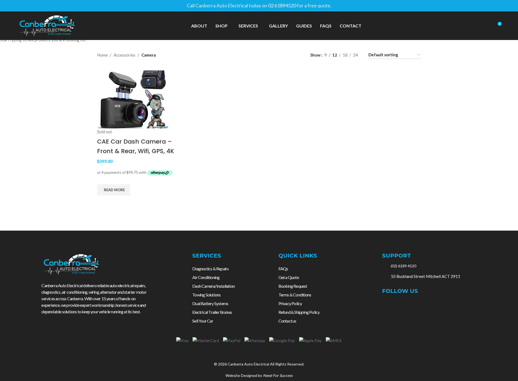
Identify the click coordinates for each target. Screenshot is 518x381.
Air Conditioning (205, 277)
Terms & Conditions (294, 294)
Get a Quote (288, 277)
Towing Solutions (206, 294)
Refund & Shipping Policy (299, 312)
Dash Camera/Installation (213, 286)
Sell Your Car (202, 320)
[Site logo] (47, 25)
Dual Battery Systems (210, 303)
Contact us (287, 320)
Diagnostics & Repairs (210, 268)
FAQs (283, 268)
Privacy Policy (290, 303)
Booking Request (292, 286)
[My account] (477, 25)
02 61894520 (282, 5)
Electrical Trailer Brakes (212, 312)
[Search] (487, 25)
